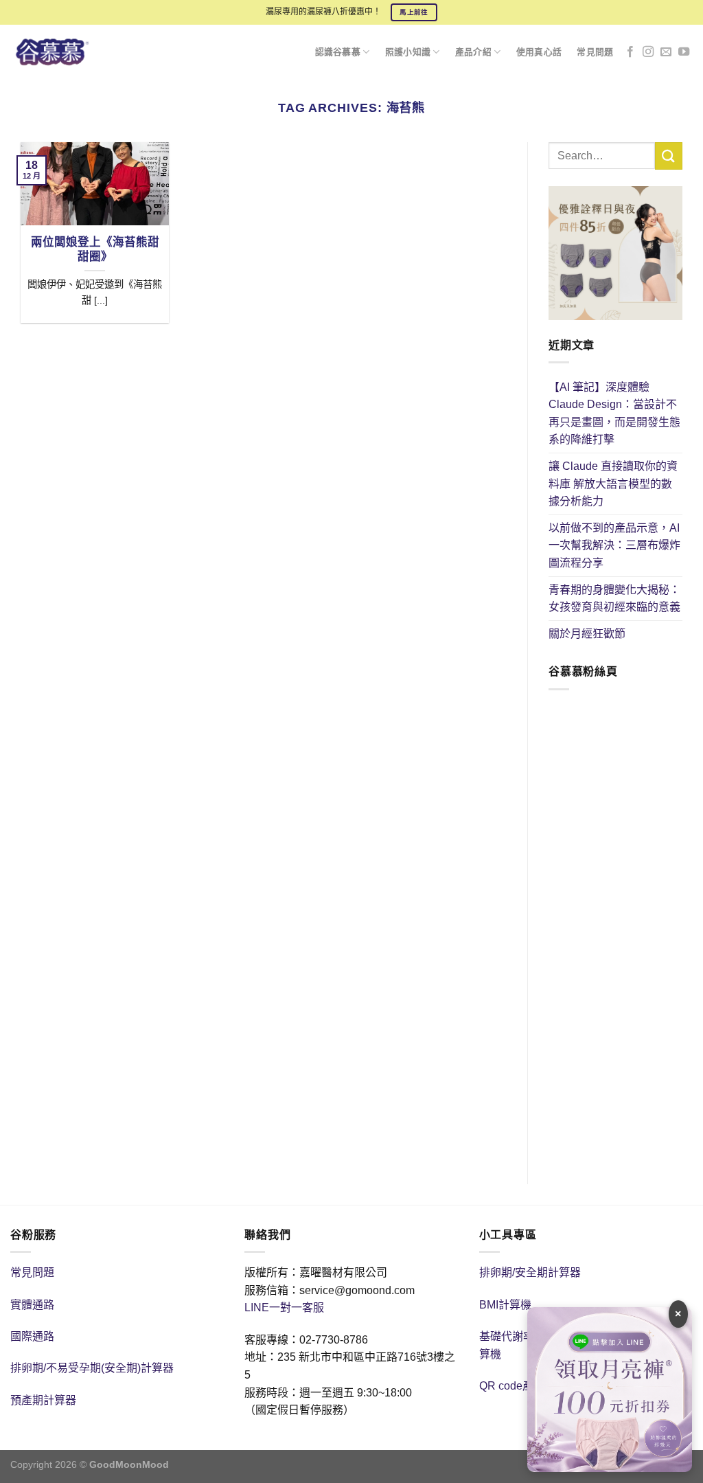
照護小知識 (407, 52)
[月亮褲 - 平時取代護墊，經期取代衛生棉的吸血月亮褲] (60, 52)
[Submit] (668, 155)
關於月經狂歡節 (587, 633)
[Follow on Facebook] (630, 52)
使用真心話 (539, 52)
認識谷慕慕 (337, 52)
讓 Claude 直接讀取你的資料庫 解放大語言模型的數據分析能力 (613, 483)
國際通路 (32, 1336)
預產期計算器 (43, 1400)
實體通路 (32, 1305)
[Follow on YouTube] (683, 52)
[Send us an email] (665, 52)
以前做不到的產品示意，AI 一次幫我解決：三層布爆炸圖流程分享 (614, 545)
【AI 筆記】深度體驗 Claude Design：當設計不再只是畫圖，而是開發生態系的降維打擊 (614, 413)
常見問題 (595, 52)
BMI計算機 (505, 1305)
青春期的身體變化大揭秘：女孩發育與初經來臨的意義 (614, 598)
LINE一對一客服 (284, 1307)
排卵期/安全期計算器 (530, 1272)
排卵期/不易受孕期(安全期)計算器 (92, 1368)
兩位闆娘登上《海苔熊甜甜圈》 (95, 250)
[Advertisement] (615, 941)
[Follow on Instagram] (648, 52)
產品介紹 (473, 52)
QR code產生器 (517, 1386)
